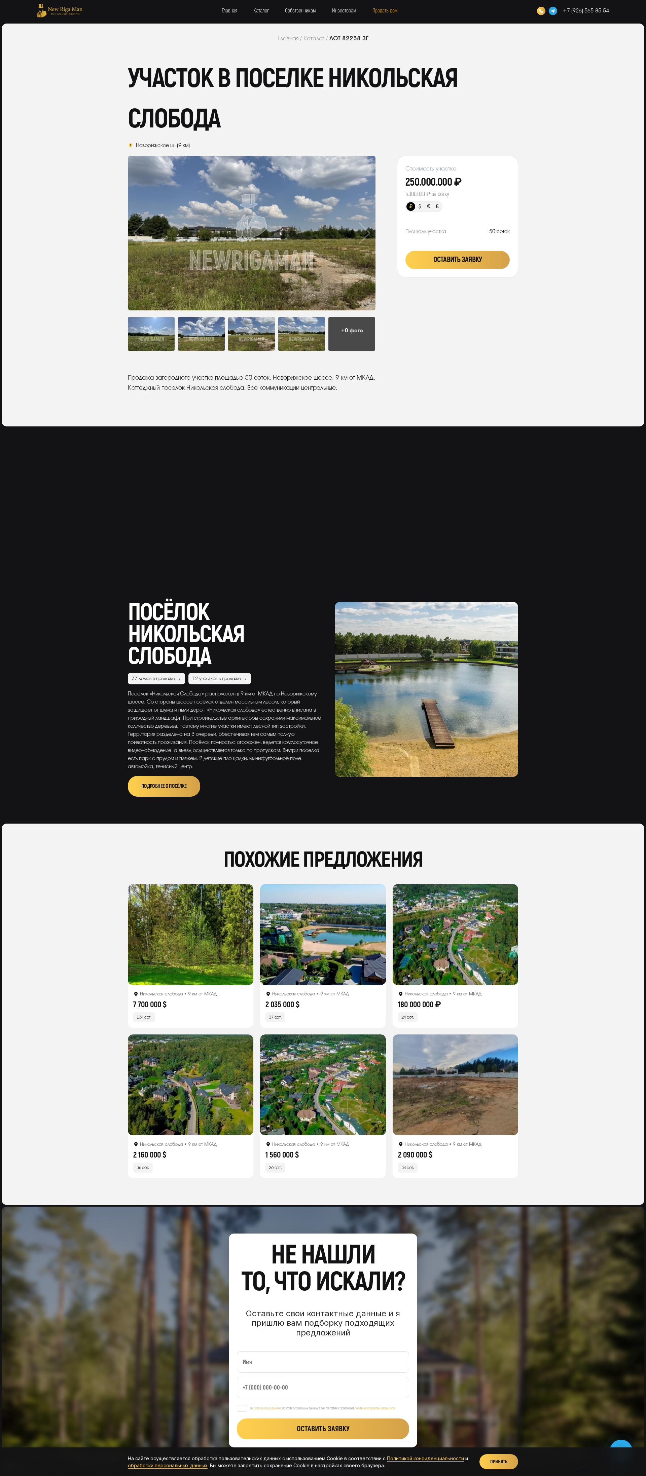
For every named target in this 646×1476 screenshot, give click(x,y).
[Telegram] (553, 11)
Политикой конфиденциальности (425, 1458)
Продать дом (385, 10)
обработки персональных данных (168, 1465)
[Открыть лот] (190, 934)
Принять (498, 1462)
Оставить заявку (457, 259)
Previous (152, 233)
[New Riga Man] (59, 10)
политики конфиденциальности (375, 1408)
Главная (229, 10)
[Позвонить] (541, 11)
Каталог (261, 10)
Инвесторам (344, 10)
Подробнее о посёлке (164, 786)
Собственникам (300, 10)
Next (350, 233)
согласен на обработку (267, 1408)
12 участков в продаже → (219, 678)
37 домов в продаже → (156, 678)
